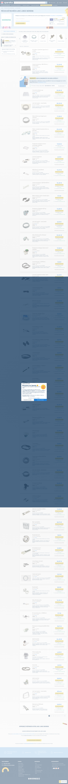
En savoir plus (32, 396)
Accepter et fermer (40, 399)
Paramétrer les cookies (28, 399)
